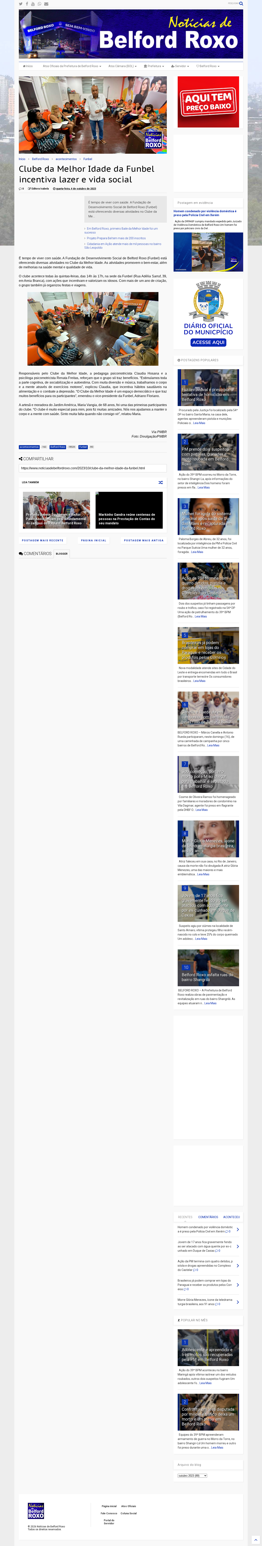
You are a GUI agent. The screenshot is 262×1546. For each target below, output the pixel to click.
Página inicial (93, 540)
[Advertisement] (49, 221)
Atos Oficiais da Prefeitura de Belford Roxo (70, 66)
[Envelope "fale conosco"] (46, 4)
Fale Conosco (109, 1513)
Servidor (180, 66)
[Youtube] (33, 4)
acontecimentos (66, 159)
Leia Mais (199, 423)
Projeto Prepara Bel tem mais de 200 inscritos (116, 238)
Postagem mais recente (42, 540)
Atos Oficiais (128, 1506)
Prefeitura (154, 66)
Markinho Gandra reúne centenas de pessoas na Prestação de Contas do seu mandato (127, 519)
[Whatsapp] (39, 4)
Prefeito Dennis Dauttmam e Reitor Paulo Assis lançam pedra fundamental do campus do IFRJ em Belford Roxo (56, 519)
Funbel (88, 159)
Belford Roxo (208, 66)
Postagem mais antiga (144, 540)
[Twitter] (21, 4)
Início (29, 66)
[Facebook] (27, 4)
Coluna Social (129, 1513)
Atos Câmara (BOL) (121, 66)
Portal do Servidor (109, 1522)
